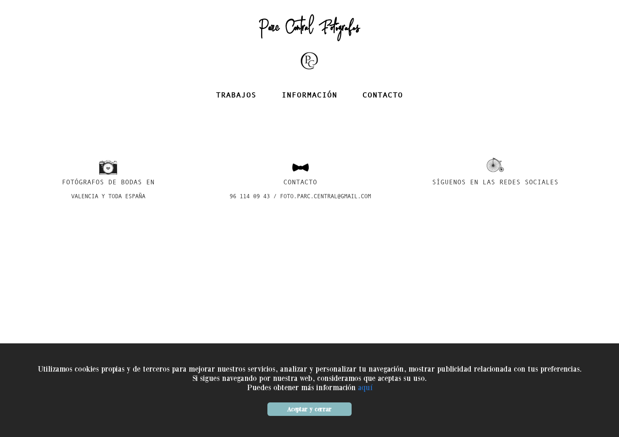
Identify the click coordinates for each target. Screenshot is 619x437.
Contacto (383, 95)
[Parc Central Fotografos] (309, 70)
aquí (365, 387)
